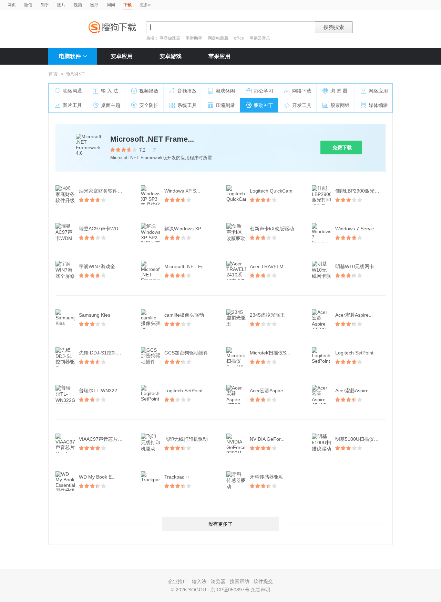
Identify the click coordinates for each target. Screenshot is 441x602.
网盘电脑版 (218, 38)
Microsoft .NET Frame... (152, 139)
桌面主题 (110, 105)
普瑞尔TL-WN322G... (102, 390)
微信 (28, 4)
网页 (12, 4)
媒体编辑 (378, 105)
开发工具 (301, 105)
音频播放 (187, 91)
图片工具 (72, 105)
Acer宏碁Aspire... (354, 315)
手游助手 (194, 38)
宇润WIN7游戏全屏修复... (105, 266)
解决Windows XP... (184, 228)
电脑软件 (70, 56)
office (239, 38)
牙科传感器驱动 (267, 477)
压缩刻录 (225, 105)
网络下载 (301, 91)
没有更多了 (220, 524)
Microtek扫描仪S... (270, 352)
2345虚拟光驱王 (267, 315)
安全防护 (148, 105)
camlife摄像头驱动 (184, 315)
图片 (61, 4)
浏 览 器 (339, 91)
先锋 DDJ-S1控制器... (102, 352)
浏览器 (218, 581)
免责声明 (260, 589)
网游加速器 (170, 38)
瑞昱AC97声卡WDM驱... (105, 228)
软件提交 (263, 581)
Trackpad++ (177, 477)
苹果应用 (219, 56)
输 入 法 (109, 91)
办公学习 (263, 91)
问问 (111, 4)
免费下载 (342, 147)
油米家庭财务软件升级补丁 (105, 191)
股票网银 (340, 105)
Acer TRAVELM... (269, 266)
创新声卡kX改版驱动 (272, 228)
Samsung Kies (94, 315)
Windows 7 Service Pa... (361, 228)
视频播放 (148, 91)
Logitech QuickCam (271, 191)
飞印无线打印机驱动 (186, 439)
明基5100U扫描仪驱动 (359, 439)
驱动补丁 (263, 105)
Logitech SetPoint (354, 352)
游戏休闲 (225, 91)
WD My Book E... (97, 477)
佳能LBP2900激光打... (359, 191)
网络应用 (378, 91)
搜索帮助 (239, 581)
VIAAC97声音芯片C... (102, 439)
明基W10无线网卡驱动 (359, 266)
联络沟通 (72, 91)
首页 (53, 74)
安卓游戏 (171, 56)
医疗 (94, 4)
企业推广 (177, 581)
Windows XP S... (182, 191)
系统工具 (187, 105)
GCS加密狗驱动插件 (186, 352)
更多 (145, 4)
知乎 (45, 4)
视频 (78, 4)
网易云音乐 (259, 38)
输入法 (199, 581)
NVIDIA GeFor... (267, 439)
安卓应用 (122, 56)
